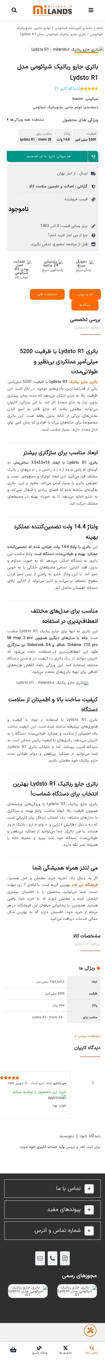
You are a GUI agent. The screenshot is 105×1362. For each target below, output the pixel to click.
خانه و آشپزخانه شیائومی (73, 28)
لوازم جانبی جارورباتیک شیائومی (57, 107)
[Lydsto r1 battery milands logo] (52, 49)
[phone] (52, 1258)
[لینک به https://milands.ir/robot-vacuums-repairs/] (90, 1330)
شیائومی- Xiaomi (85, 99)
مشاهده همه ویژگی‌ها (26, 120)
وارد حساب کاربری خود (47, 1147)
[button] (52, 1188)
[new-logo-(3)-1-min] (52, 3)
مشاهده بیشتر (89, 1036)
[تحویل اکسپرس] (84, 261)
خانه (99, 28)
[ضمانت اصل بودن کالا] (21, 261)
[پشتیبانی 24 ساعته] (53, 261)
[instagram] (65, 1258)
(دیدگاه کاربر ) (67, 89)
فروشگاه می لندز (85, 885)
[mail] (40, 1258)
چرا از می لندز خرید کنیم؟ (68, 235)
